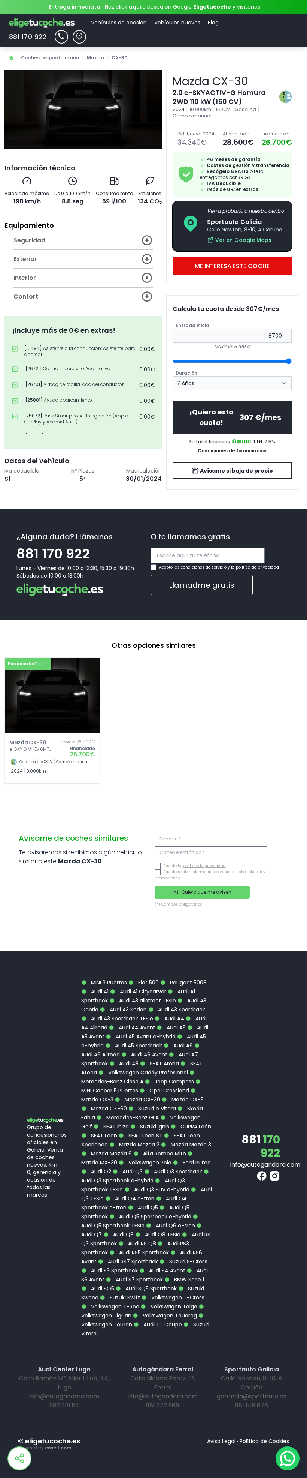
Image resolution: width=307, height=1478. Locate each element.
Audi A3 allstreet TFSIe (147, 1000)
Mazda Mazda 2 (138, 1144)
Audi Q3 (132, 1171)
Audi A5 (175, 1027)
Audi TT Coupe (162, 1324)
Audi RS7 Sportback (132, 1261)
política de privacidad (257, 567)
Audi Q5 (147, 1207)
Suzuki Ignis (154, 1126)
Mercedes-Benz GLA (132, 1117)
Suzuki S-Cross (187, 1261)
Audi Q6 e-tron (174, 1225)
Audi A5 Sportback (137, 1045)
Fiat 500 (148, 982)
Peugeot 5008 (187, 982)
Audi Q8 (123, 1234)
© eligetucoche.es (49, 1441)
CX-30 (120, 57)
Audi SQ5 (101, 1288)
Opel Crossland (168, 1090)
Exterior (25, 259)
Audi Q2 (100, 1171)
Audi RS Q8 (141, 1243)
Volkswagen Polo (149, 1162)
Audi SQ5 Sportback (150, 1288)
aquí (135, 7)
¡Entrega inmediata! (74, 7)
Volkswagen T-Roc (114, 1306)
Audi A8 (128, 1063)
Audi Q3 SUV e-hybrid (161, 1189)
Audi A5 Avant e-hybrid (145, 1036)
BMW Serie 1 (188, 1279)
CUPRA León (195, 1126)
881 (260, 1146)
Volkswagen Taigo (173, 1306)
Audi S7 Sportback (138, 1279)
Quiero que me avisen (205, 892)
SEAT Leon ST (144, 1135)
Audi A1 (99, 991)
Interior (24, 277)
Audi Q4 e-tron (134, 1198)
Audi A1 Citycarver (142, 991)
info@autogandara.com (265, 1164)
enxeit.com (58, 1448)
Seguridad (29, 240)
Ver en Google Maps (243, 240)
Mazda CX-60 (108, 1108)
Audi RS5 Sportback (143, 1252)
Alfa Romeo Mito (164, 1153)
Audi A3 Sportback (180, 1009)
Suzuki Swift (124, 1297)
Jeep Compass (173, 1081)
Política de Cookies (264, 1441)
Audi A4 (173, 1018)
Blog (213, 22)
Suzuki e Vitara (156, 1108)
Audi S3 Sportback (113, 1270)
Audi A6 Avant (148, 1054)
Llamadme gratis (201, 585)
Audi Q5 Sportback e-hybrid (154, 1216)
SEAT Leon (103, 1135)
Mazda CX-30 (141, 1099)
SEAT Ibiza (115, 1126)
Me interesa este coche (232, 266)
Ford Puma (196, 1162)
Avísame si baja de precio (236, 470)
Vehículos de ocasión (119, 22)
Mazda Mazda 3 (190, 1144)
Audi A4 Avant (136, 1027)
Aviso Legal (221, 1441)
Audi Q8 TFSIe (161, 1234)
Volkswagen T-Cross (177, 1297)
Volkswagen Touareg (169, 1315)
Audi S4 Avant (166, 1270)
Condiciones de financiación (232, 450)
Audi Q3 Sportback (177, 1171)
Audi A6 (182, 1045)
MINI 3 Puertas (108, 982)
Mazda (95, 57)
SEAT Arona (163, 1063)
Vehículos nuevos (177, 22)
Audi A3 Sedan (127, 1009)
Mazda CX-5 (187, 1099)
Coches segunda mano (50, 57)
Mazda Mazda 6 (110, 1153)
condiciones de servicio (204, 567)
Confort (25, 296)
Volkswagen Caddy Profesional (147, 1072)
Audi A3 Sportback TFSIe (121, 1018)
